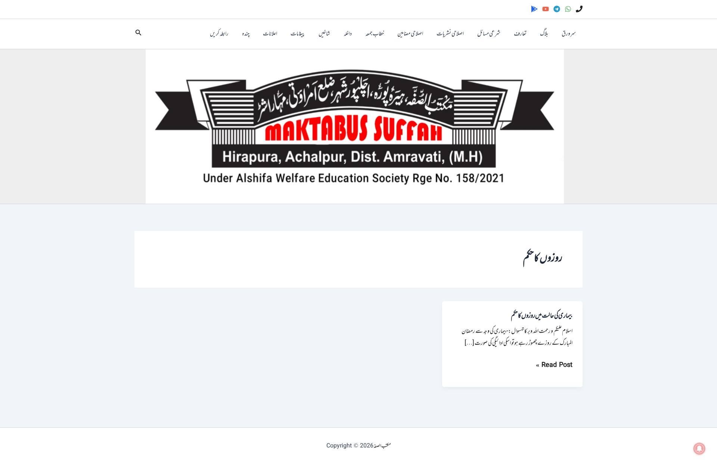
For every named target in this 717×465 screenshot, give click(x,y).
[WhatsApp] (568, 9)
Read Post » (554, 365)
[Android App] (534, 9)
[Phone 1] (579, 9)
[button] (137, 34)
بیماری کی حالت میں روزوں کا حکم (541, 316)
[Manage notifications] (699, 449)
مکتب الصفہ (382, 446)
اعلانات (270, 34)
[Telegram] (556, 9)
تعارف (520, 34)
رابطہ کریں (219, 34)
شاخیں (324, 34)
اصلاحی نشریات (450, 34)
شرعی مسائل (488, 34)
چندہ (245, 34)
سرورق (569, 34)
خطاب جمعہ (374, 34)
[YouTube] (545, 9)
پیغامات (298, 34)
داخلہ (348, 34)
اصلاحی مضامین (410, 34)
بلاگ (544, 34)
